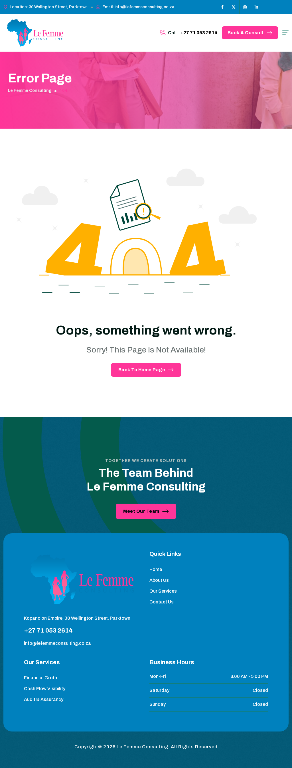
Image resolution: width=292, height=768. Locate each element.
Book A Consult (246, 32)
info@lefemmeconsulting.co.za (57, 643)
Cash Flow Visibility (44, 688)
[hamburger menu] (285, 33)
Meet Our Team (141, 511)
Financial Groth (40, 677)
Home (155, 569)
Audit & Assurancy (43, 699)
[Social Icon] (222, 7)
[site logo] (35, 33)
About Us (159, 580)
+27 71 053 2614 (199, 32)
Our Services (163, 591)
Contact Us (161, 601)
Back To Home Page (141, 369)
